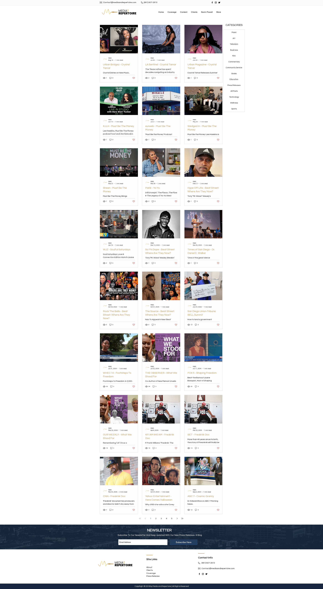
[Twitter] (219, 2)
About (149, 567)
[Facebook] (212, 2)
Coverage (151, 573)
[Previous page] (145, 518)
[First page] (140, 518)
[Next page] (177, 518)
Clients (149, 570)
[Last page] (182, 518)
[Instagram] (215, 2)
